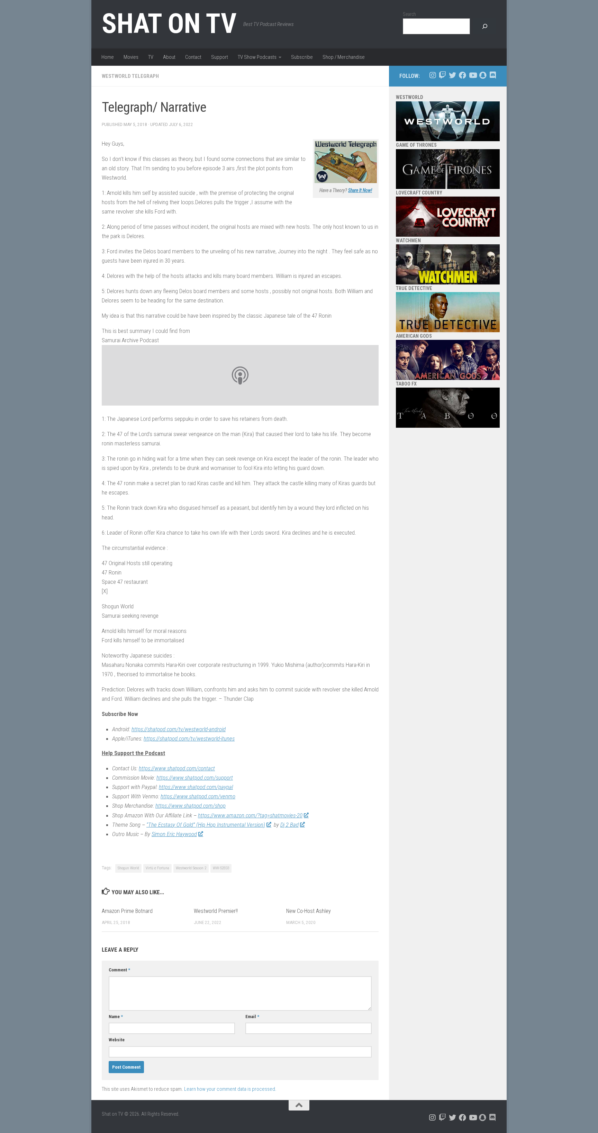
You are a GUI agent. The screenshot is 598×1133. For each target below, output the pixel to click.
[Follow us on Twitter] (452, 75)
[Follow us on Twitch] (442, 75)
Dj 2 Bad (289, 824)
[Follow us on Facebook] (462, 75)
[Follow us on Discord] (492, 75)
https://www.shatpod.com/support (194, 777)
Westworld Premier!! (216, 911)
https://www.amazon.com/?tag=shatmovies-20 (250, 815)
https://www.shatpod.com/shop (190, 805)
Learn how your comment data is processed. (230, 1089)
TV (150, 57)
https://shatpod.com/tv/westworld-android (179, 729)
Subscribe (302, 57)
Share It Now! (360, 190)
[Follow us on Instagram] (432, 75)
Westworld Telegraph (130, 76)
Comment (119, 969)
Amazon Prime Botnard (127, 911)
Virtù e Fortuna (157, 868)
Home (107, 57)
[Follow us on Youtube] (472, 75)
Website (117, 1039)
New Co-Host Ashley (308, 911)
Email (252, 1016)
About (169, 57)
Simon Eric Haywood (174, 834)
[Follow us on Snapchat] (482, 75)
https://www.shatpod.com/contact (177, 768)
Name (116, 1016)
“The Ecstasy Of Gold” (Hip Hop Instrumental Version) (205, 824)
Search (409, 14)
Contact (193, 57)
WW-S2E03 (221, 868)
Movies (131, 57)
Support (219, 57)
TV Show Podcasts (257, 57)
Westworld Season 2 (191, 868)
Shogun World (128, 868)
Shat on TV (169, 23)
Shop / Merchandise (344, 57)
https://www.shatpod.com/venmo (198, 796)
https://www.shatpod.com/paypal (196, 786)
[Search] (484, 26)
